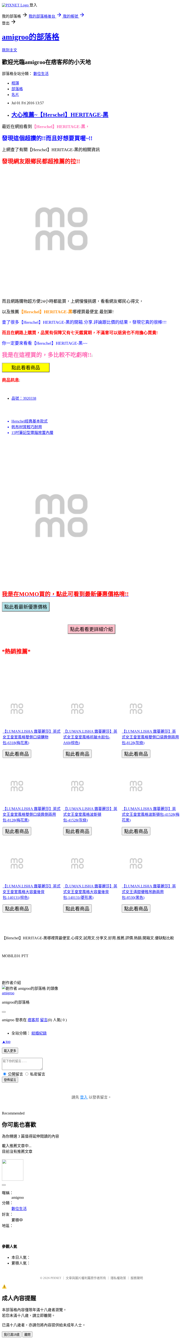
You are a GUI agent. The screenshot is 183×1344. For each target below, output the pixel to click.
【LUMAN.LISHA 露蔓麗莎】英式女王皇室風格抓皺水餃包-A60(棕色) (90, 737)
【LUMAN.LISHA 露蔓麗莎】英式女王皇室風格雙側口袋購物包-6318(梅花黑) (32, 737)
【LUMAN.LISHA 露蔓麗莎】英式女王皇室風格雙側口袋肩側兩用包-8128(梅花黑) (32, 814)
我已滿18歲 (12, 1334)
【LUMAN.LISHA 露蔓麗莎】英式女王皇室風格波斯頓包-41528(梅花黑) (150, 814)
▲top (6, 1042)
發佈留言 (10, 1080)
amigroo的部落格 (30, 37)
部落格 (17, 89)
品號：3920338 (23, 398)
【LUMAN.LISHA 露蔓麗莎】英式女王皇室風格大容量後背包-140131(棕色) (32, 892)
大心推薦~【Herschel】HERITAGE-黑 (59, 115)
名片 (15, 95)
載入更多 (10, 1051)
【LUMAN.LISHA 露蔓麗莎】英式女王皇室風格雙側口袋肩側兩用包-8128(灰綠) (150, 737)
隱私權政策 (118, 1278)
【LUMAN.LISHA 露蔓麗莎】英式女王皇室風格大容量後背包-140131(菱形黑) (90, 892)
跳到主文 (9, 50)
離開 (27, 1334)
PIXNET (56, 1278)
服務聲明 (137, 1278)
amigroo (8, 993)
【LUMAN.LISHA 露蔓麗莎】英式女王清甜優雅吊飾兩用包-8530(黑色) (149, 892)
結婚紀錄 (39, 1033)
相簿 (15, 83)
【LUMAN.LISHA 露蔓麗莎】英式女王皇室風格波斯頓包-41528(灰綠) (90, 814)
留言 (44, 1020)
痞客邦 (33, 1020)
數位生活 (41, 74)
